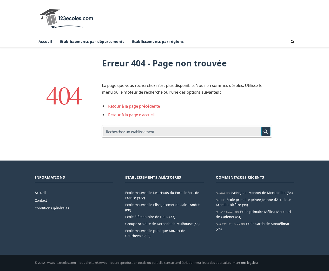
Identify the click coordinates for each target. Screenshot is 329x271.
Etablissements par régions (158, 41)
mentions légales (245, 262)
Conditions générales (52, 208)
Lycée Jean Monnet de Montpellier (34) (262, 192)
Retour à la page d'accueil (131, 114)
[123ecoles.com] (67, 17)
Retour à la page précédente (134, 106)
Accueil (45, 41)
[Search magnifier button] (265, 131)
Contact (41, 200)
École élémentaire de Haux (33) (150, 216)
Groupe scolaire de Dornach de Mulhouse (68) (162, 223)
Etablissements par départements (92, 41)
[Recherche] (292, 41)
